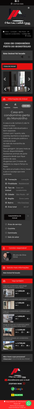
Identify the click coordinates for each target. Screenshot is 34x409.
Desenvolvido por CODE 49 (17, 407)
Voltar (29, 36)
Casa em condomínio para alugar (15, 299)
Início (6, 32)
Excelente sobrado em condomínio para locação (15, 339)
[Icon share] (16, 1)
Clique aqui (7, 359)
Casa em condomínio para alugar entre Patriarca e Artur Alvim (15, 286)
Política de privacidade (17, 405)
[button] (5, 79)
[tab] (9, 66)
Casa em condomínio (12, 34)
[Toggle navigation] (28, 8)
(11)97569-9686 (18, 4)
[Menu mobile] (17, 16)
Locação (14, 32)
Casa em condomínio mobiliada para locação (16, 312)
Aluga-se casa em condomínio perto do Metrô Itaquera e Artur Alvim (16, 325)
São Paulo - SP (24, 32)
